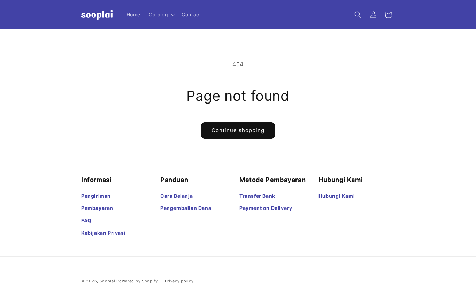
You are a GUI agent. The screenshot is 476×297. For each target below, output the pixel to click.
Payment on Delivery (265, 208)
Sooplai (107, 281)
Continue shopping (238, 130)
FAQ (86, 220)
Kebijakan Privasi (103, 233)
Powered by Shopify (137, 281)
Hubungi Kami (336, 196)
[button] (161, 14)
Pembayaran (97, 208)
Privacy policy (179, 281)
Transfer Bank (257, 196)
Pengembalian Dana (185, 208)
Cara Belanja (176, 196)
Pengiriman (96, 196)
